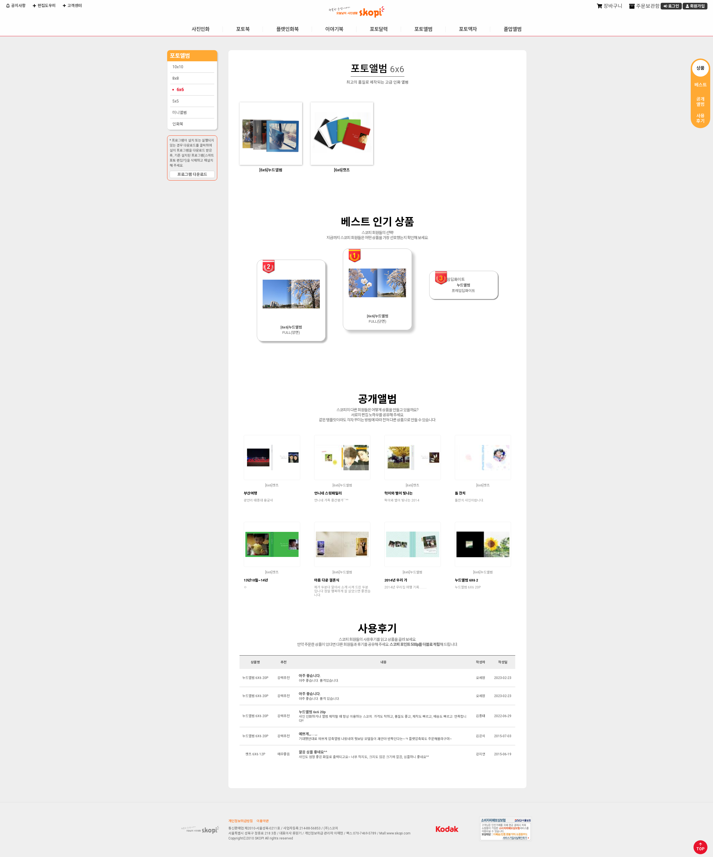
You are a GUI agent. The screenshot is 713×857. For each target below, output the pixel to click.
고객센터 (74, 5)
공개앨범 (700, 101)
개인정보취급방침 (240, 821)
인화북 (177, 124)
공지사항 (18, 5)
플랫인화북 (287, 29)
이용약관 (263, 821)
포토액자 (468, 29)
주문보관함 (647, 6)
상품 (700, 68)
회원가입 (697, 6)
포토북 (243, 29)
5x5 (175, 101)
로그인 (673, 6)
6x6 (180, 89)
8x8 (175, 78)
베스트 (700, 84)
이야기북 (334, 29)
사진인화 (200, 29)
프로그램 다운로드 (192, 174)
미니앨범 (179, 112)
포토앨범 (423, 29)
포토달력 (379, 29)
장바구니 (612, 6)
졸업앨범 (512, 29)
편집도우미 (46, 5)
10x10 (177, 67)
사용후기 (700, 118)
